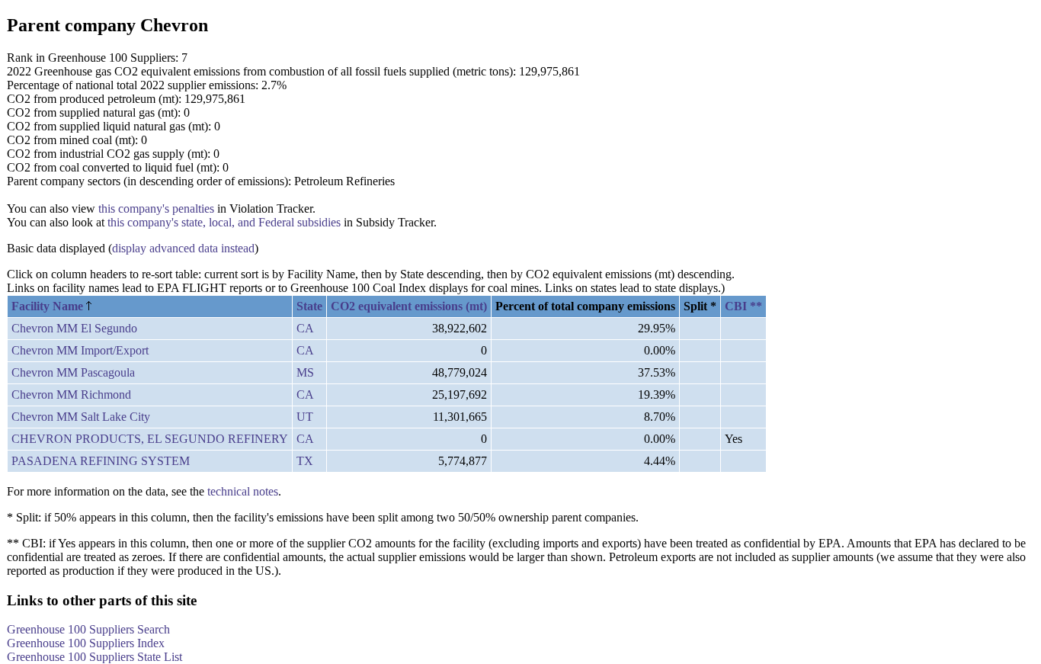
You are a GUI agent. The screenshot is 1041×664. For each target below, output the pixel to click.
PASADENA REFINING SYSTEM (100, 460)
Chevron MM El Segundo (74, 328)
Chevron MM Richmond (71, 394)
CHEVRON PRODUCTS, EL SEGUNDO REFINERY (149, 438)
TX (304, 460)
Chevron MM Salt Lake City (80, 416)
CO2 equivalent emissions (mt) (409, 306)
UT (304, 416)
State (309, 306)
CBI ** (743, 306)
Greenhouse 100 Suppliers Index (86, 643)
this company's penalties (156, 208)
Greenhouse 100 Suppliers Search (88, 629)
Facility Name (48, 306)
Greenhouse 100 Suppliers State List (94, 656)
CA (305, 328)
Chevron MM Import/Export (80, 350)
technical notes (242, 491)
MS (305, 372)
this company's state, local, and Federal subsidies (224, 222)
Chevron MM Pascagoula (73, 372)
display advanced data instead (183, 248)
